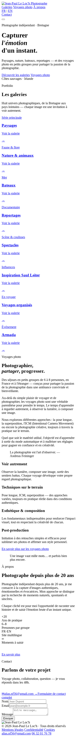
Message (7, 714)
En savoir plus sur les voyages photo (25, 549)
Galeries (7, 7)
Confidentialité (33, 729)
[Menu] (3, 19)
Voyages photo (22, 7)
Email (5, 705)
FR (4, 11)
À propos (39, 7)
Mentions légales (12, 729)
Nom (5, 701)
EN (10, 11)
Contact (7, 14)
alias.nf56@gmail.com (18, 693)
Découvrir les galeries (16, 75)
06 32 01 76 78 (41, 733)
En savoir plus (11, 654)
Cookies (49, 729)
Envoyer (8, 718)
